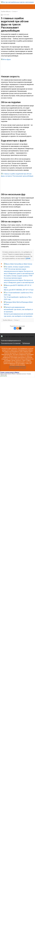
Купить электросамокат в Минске (8, 373)
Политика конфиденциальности (11, 340)
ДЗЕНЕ (28, 258)
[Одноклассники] (17, 328)
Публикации (26, 343)
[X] (20, 328)
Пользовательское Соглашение (11, 343)
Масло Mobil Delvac (25, 264)
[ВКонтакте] (15, 328)
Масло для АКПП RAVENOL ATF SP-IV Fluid (18, 290)
